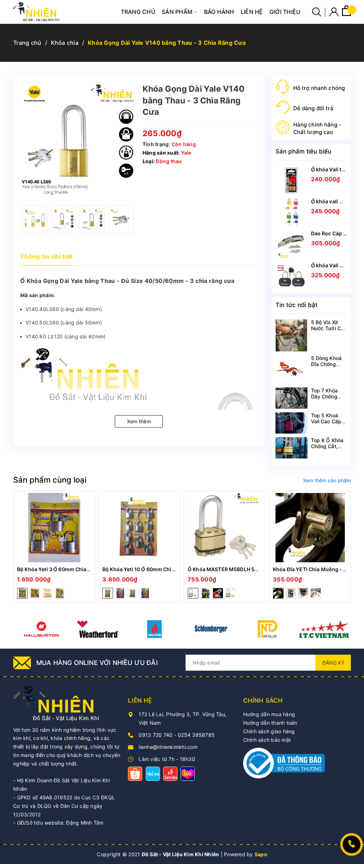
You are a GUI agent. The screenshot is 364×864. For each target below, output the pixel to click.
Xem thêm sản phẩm (327, 480)
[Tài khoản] (334, 13)
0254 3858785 (196, 735)
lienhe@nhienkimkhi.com (168, 747)
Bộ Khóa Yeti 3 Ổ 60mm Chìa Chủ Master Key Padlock (82, 569)
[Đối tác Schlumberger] (211, 629)
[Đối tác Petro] (154, 629)
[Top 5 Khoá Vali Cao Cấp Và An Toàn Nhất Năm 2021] (291, 423)
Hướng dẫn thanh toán (270, 723)
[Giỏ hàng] (346, 14)
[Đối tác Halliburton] (41, 629)
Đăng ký (333, 663)
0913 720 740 (155, 735)
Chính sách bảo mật (267, 740)
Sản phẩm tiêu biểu (303, 151)
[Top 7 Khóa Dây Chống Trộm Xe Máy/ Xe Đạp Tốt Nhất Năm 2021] (291, 398)
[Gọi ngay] (352, 844)
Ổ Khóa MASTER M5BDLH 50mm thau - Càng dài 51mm (255, 569)
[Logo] (36, 12)
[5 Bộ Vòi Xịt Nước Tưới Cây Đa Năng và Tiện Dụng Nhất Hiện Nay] (291, 335)
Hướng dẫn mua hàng (269, 714)
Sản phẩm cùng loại (49, 479)
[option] (34, 220)
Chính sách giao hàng (269, 731)
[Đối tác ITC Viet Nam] (324, 629)
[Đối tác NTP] (267, 629)
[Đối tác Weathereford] (98, 629)
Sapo (261, 854)
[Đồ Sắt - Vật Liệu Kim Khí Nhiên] (57, 702)
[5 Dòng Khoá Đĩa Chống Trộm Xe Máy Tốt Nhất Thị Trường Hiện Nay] (291, 369)
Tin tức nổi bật (296, 304)
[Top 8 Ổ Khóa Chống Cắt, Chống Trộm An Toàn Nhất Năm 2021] (291, 447)
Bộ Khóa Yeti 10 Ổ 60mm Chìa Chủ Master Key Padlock (168, 569)
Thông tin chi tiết (46, 256)
